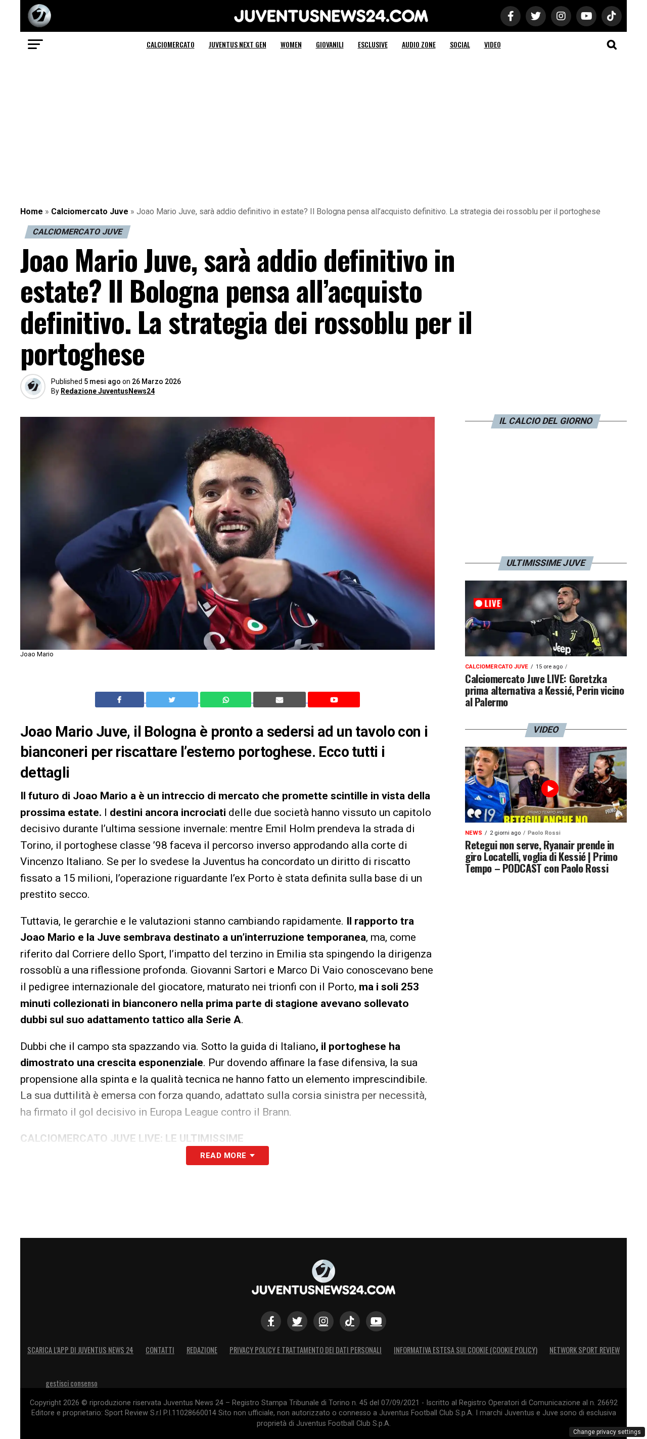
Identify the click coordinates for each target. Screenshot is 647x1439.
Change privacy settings (607, 1431)
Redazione (202, 1350)
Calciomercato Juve (89, 211)
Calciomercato (171, 44)
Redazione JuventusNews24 (108, 391)
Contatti (160, 1350)
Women (291, 44)
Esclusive (373, 44)
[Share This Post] (227, 700)
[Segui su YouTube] (376, 1321)
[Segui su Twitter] (297, 1321)
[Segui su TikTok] (350, 1321)
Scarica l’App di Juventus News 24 (80, 1350)
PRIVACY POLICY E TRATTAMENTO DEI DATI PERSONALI (305, 1350)
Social (460, 44)
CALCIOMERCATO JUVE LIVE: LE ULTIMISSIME (132, 1138)
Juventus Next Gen (237, 44)
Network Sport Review (584, 1350)
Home (31, 211)
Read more (223, 1155)
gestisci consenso (71, 1383)
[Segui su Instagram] (323, 1321)
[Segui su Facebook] (271, 1321)
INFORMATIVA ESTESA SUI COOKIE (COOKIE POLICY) (465, 1350)
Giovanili (330, 44)
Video (492, 44)
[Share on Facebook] (121, 700)
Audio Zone (419, 44)
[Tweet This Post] (173, 700)
